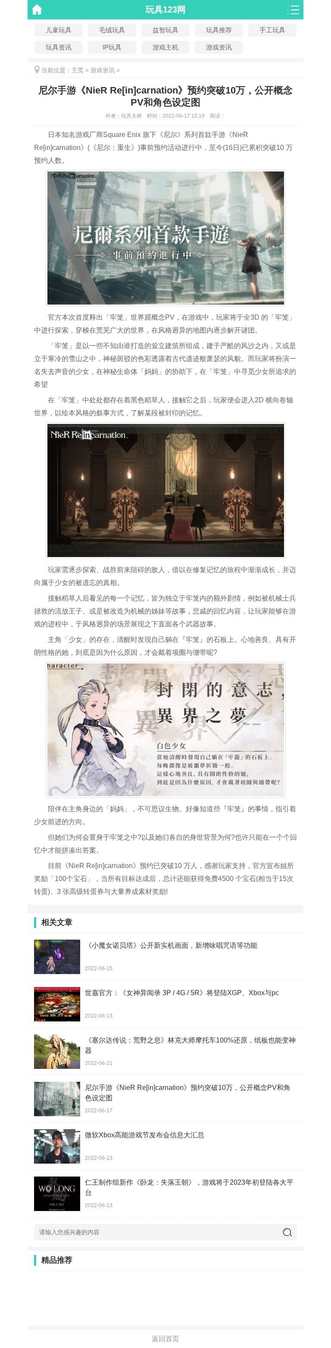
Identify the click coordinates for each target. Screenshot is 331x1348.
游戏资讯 (103, 70)
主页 (78, 70)
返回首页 (165, 1338)
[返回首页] (37, 9)
